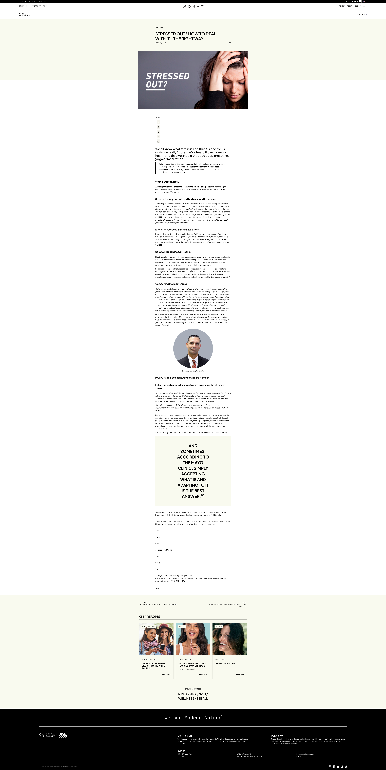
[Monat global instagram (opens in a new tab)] (329, 766)
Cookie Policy (182, 756)
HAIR (143, 626)
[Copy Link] (158, 136)
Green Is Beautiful (226, 663)
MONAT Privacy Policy (185, 754)
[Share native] (158, 122)
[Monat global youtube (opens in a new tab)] (337, 766)
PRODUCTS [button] (23, 6)
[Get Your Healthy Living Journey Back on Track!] (193, 639)
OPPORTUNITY (35, 6)
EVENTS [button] (341, 6)
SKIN (202, 694)
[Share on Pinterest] (158, 132)
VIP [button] (44, 6)
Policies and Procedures (305, 754)
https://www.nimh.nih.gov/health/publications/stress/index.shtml (190, 524)
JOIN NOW (32, 1)
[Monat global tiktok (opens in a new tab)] (345, 766)
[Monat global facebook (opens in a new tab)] (333, 766)
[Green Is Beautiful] (230, 639)
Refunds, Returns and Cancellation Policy (252, 756)
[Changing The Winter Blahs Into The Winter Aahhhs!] (156, 639)
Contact (299, 756)
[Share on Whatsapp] (158, 141)
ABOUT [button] (349, 6)
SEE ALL (202, 698)
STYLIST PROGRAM (352, 1)
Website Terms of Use (245, 754)
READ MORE (166, 675)
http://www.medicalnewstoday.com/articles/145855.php (196, 515)
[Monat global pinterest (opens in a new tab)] (341, 766)
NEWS (182, 694)
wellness (190, 669)
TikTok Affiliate (42, 1)
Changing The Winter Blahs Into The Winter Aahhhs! (154, 665)
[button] (364, 1)
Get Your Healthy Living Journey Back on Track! (192, 664)
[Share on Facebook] (158, 127)
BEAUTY (182, 669)
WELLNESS (159, 28)
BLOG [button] (357, 6)
